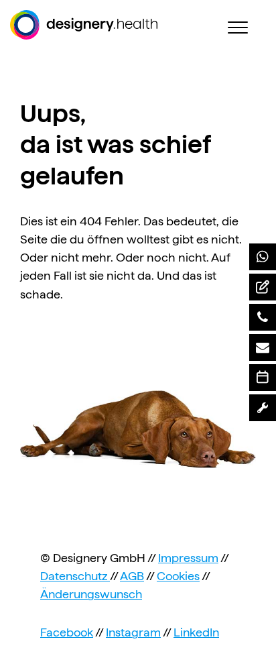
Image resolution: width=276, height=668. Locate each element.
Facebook (66, 632)
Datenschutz (75, 575)
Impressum (188, 557)
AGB (132, 575)
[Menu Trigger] (237, 27)
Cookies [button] (178, 575)
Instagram (133, 632)
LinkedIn (196, 632)
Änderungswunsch (91, 594)
